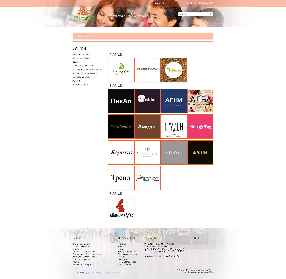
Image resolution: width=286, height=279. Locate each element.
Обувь (76, 62)
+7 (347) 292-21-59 (176, 251)
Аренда (122, 244)
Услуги (76, 81)
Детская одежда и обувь (85, 73)
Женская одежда (81, 54)
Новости (122, 246)
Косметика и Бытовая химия (87, 69)
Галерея (122, 249)
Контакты (122, 259)
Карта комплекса (127, 251)
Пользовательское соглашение (127, 263)
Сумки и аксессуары (83, 66)
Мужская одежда (81, 58)
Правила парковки (127, 254)
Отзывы (121, 256)
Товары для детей (81, 77)
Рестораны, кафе (81, 85)
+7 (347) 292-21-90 (155, 3)
